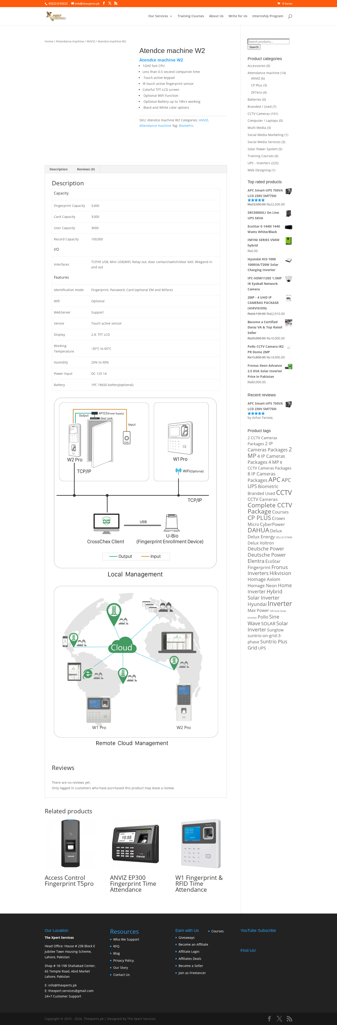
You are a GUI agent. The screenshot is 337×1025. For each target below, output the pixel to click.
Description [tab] (59, 169)
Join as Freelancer (192, 973)
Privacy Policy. (124, 960)
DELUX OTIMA (284, 537)
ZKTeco (256, 92)
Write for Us (238, 16)
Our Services (158, 16)
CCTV (284, 492)
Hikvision (280, 573)
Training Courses (191, 16)
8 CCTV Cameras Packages (269, 465)
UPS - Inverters (259, 163)
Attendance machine (70, 41)
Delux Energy (261, 536)
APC (274, 479)
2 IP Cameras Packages (268, 446)
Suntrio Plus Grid (267, 644)
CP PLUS (259, 518)
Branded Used (261, 493)
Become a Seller (191, 966)
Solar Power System (263, 149)
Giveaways (187, 937)
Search (254, 47)
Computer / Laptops (263, 120)
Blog (116, 953)
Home (49, 41)
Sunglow (275, 630)
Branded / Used (260, 106)
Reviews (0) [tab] (86, 169)
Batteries (254, 99)
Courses (280, 512)
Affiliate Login (189, 951)
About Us (216, 16)
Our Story (120, 967)
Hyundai (257, 604)
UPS (262, 648)
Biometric (186, 125)
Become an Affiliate (193, 944)
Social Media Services (264, 142)
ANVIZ (90, 41)
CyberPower (272, 524)
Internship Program (267, 16)
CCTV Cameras (259, 113)
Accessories (256, 66)
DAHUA (258, 530)
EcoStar (273, 561)
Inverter (280, 603)
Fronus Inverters (268, 570)
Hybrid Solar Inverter (265, 594)
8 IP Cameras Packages (262, 477)
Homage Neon (262, 585)
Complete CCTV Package (270, 508)
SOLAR (268, 623)
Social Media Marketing (266, 135)
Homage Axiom (264, 579)
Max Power (258, 610)
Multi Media (257, 127)
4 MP (273, 462)
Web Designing (259, 170)
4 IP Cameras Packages (266, 459)
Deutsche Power (266, 548)
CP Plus (256, 85)
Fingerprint (259, 567)
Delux (276, 531)
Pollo (263, 617)
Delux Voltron (261, 543)
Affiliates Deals (190, 958)
